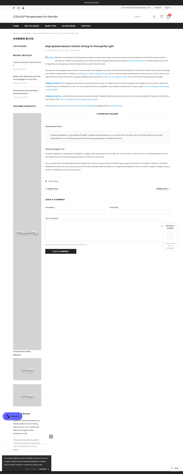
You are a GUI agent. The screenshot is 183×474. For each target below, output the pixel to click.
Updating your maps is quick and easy (92, 73)
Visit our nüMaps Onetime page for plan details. (79, 99)
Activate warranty (91, 2)
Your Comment (51, 218)
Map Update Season (136, 61)
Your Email (114, 207)
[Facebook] (14, 8)
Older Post (52, 189)
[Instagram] (19, 8)
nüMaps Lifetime (53, 83)
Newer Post (162, 189)
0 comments (75, 50)
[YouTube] (24, 8)
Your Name (49, 207)
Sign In (168, 7)
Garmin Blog (25, 33)
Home (15, 33)
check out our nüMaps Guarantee (117, 77)
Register (158, 7)
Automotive (53, 181)
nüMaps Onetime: (53, 96)
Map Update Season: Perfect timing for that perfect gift (75, 106)
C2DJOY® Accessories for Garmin (35, 16)
